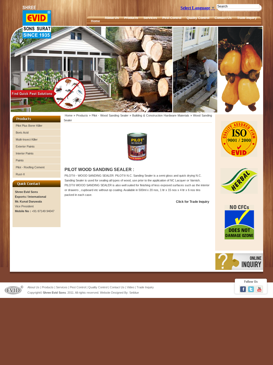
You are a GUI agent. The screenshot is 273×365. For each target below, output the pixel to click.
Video (130, 287)
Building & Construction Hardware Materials (160, 115)
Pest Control (171, 18)
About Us (112, 18)
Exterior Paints (25, 146)
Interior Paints (25, 153)
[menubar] (180, 21)
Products (131, 18)
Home (95, 21)
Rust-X (20, 174)
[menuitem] (112, 21)
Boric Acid (22, 132)
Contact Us (223, 18)
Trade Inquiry (247, 18)
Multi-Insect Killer (27, 139)
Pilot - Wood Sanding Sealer (111, 115)
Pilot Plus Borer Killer (29, 125)
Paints (20, 160)
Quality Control (198, 18)
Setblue (134, 292)
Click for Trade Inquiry (192, 202)
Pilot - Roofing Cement (30, 167)
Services (150, 18)
